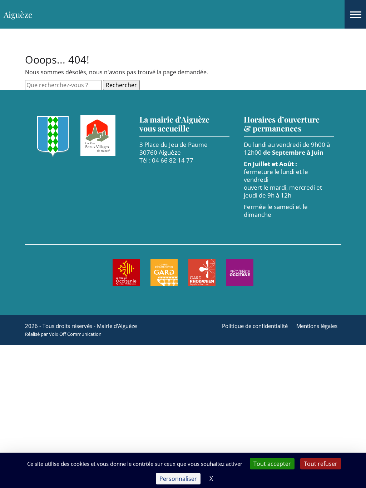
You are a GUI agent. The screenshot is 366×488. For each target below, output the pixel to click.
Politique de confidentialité (255, 325)
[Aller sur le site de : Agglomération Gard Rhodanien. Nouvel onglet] (202, 272)
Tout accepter (272, 464)
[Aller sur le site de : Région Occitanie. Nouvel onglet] (126, 272)
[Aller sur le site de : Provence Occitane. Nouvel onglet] (239, 272)
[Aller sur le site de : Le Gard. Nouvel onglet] (164, 272)
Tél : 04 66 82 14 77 (166, 160)
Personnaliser (178, 479)
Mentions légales (316, 325)
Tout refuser (320, 464)
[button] (355, 14)
